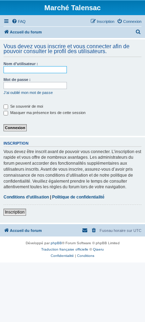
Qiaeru (98, 249)
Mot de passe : (17, 79)
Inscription (15, 212)
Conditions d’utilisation (26, 197)
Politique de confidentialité (78, 197)
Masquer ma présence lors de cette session (47, 113)
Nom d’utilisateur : (21, 64)
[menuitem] (19, 21)
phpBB (56, 243)
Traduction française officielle (64, 249)
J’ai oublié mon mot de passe (28, 92)
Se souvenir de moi (26, 106)
